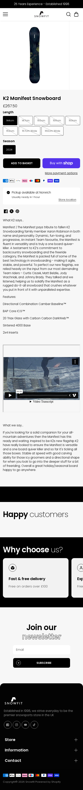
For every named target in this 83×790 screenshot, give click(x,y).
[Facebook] (8, 725)
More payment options (61, 173)
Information (16, 750)
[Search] (68, 14)
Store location (67, 199)
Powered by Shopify (48, 782)
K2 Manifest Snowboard (32, 98)
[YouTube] (25, 725)
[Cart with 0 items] (76, 14)
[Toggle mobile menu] (17, 14)
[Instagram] (16, 725)
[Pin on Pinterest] (17, 211)
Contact (13, 760)
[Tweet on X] (11, 211)
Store (10, 739)
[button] (76, 14)
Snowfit (30, 782)
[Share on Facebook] (6, 211)
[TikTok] (34, 725)
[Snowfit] (41, 14)
